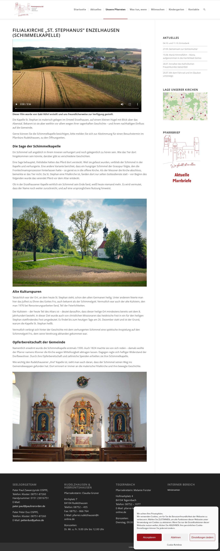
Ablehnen (176, 537)
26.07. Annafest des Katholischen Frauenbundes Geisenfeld (178, 65)
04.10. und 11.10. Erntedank (176, 43)
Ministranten (173, 489)
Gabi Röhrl (43, 114)
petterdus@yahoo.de (32, 520)
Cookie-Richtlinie (174, 544)
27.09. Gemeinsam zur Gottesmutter (180, 49)
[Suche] (204, 9)
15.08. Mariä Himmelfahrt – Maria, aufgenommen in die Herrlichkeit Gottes (182, 56)
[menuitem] (80, 9)
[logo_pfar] (28, 9)
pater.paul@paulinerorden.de (29, 506)
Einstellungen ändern (202, 537)
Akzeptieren (149, 537)
